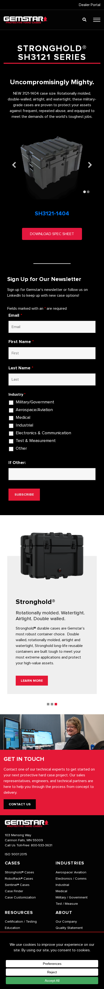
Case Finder (14, 891)
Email (15, 315)
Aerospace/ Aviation (71, 872)
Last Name (20, 368)
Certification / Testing (21, 921)
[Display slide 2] (88, 191)
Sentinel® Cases (17, 885)
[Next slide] (90, 164)
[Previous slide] (14, 164)
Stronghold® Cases (19, 872)
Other (21, 448)
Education (12, 928)
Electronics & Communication (43, 433)
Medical (23, 417)
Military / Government (72, 897)
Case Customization (20, 897)
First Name (21, 342)
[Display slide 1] (84, 191)
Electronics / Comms (71, 878)
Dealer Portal (89, 5)
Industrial (24, 425)
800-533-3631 (41, 845)
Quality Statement (69, 928)
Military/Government (35, 402)
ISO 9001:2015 (16, 854)
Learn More (32, 680)
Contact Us (20, 804)
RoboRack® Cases (19, 878)
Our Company (66, 921)
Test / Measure (67, 903)
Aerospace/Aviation (34, 410)
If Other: (17, 463)
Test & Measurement (36, 441)
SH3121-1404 (52, 214)
